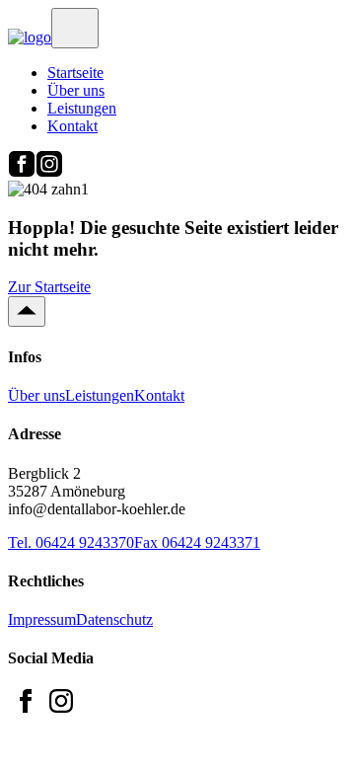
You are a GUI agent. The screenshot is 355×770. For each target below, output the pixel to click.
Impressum (42, 619)
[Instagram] (49, 171)
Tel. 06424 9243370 (71, 542)
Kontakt (72, 125)
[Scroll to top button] (26, 311)
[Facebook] (22, 171)
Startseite (75, 72)
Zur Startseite (49, 286)
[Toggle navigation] (75, 28)
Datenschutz (114, 619)
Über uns (76, 90)
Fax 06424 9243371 (197, 542)
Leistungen (81, 108)
